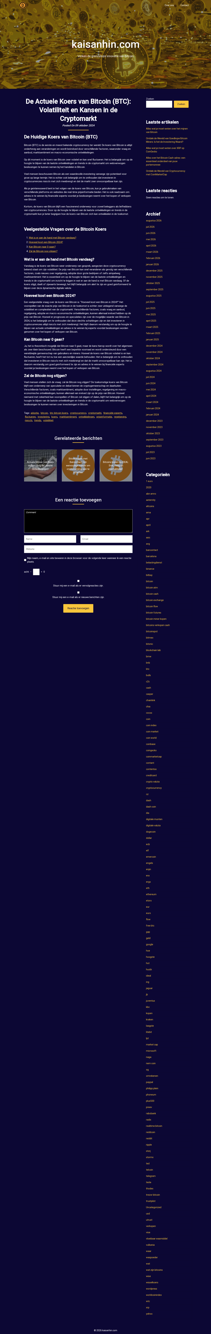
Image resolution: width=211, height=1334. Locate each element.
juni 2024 (150, 383)
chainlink (150, 700)
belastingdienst (154, 562)
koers (54, 416)
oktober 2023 (153, 433)
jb (147, 994)
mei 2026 (151, 239)
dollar (149, 838)
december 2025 (154, 270)
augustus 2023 (154, 446)
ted (148, 1163)
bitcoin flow (152, 606)
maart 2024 (152, 402)
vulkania (150, 1245)
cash (148, 687)
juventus (150, 1000)
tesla (148, 1182)
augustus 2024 (154, 370)
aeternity (150, 500)
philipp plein (152, 1088)
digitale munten (154, 819)
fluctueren (30, 416)
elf (147, 850)
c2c (148, 681)
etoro (149, 900)
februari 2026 (153, 258)
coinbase (150, 744)
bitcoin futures (153, 612)
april (148, 525)
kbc (148, 1007)
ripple (149, 1144)
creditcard (151, 775)
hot (148, 963)
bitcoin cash (152, 594)
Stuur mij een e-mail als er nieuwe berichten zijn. (78, 597)
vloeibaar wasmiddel (156, 1238)
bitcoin (44, 413)
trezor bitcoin (153, 1194)
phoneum (151, 1094)
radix (148, 1119)
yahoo (149, 1313)
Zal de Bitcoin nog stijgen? (43, 251)
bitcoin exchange (155, 600)
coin (148, 719)
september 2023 (154, 439)
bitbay (149, 575)
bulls (148, 675)
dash (148, 800)
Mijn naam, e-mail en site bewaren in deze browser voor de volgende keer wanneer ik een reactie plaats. (79, 560)
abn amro (151, 493)
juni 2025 (150, 308)
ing (147, 982)
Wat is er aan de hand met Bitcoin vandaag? (52, 237)
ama (148, 512)
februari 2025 (153, 333)
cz (147, 794)
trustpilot (150, 1201)
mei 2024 (151, 389)
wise (148, 1276)
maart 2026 (152, 252)
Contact (185, 5)
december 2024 (154, 345)
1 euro (149, 481)
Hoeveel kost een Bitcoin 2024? (46, 242)
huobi (149, 969)
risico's (28, 420)
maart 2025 (152, 327)
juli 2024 (150, 377)
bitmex (149, 637)
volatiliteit (48, 420)
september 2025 (154, 289)
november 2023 (154, 427)
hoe (148, 950)
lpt (147, 1038)
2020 (148, 487)
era (148, 875)
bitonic (149, 644)
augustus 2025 (154, 295)
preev (149, 1107)
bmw (148, 656)
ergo (148, 881)
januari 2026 (152, 264)
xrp (147, 1307)
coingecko (151, 750)
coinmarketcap (154, 756)
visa (148, 1232)
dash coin (151, 806)
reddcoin (150, 1132)
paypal (149, 1082)
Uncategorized (153, 1207)
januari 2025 (152, 339)
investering (43, 416)
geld (148, 938)
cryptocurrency (78, 413)
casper (149, 694)
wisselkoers (152, 1282)
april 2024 (151, 396)
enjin (148, 869)
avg (148, 543)
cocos (149, 712)
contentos (151, 769)
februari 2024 (153, 408)
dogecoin (151, 831)
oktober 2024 (153, 358)
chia (148, 706)
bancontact (152, 550)
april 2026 (151, 245)
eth (148, 888)
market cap (152, 1044)
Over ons (169, 5)
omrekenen (152, 1076)
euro (148, 913)
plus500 (150, 1101)
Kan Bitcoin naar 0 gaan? (42, 246)
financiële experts (112, 413)
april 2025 (151, 320)
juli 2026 (150, 227)
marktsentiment (68, 416)
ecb (148, 844)
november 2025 (154, 277)
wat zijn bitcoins (154, 1270)
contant (150, 763)
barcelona (151, 556)
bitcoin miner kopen (156, 619)
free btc (150, 925)
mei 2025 (151, 314)
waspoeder (152, 1257)
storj (148, 1151)
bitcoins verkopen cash (158, 625)
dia (147, 813)
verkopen (151, 1226)
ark (147, 531)
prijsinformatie (104, 416)
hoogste (150, 957)
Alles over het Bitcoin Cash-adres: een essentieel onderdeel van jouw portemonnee (165, 161)
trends (37, 420)
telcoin (149, 1169)
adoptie (35, 413)
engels (149, 863)
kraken (149, 1019)
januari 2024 (152, 414)
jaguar (149, 988)
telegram (151, 1176)
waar (148, 1251)
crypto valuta (153, 781)
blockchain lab (153, 650)
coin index (151, 725)
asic (148, 537)
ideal (148, 975)
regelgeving (120, 416)
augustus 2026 (154, 220)
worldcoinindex (154, 1295)
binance (150, 569)
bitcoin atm (152, 587)
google (149, 944)
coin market (152, 731)
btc (147, 669)
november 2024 (154, 352)
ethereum (151, 894)
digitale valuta (153, 825)
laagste (150, 1025)
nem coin (151, 1063)
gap (148, 932)
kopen (149, 1013)
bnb (148, 662)
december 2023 (154, 421)
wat (148, 1263)
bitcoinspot (152, 631)
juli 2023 (150, 452)
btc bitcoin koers (59, 413)
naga (148, 1057)
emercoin (151, 856)
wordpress (151, 1288)
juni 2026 (150, 233)
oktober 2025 (153, 283)
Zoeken (150, 99)
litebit (149, 1032)
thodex (149, 1188)
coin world (151, 738)
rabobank (151, 1113)
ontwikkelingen (86, 416)
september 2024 (154, 364)
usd (148, 1213)
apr (148, 518)
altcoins (150, 506)
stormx (149, 1157)
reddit (149, 1138)
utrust (149, 1220)
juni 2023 (150, 458)
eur (148, 907)
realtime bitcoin (154, 1126)
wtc (148, 1301)
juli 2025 (150, 302)
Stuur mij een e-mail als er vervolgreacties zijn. (78, 585)
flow (148, 919)
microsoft (151, 1051)
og (147, 1069)
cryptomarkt (94, 413)
